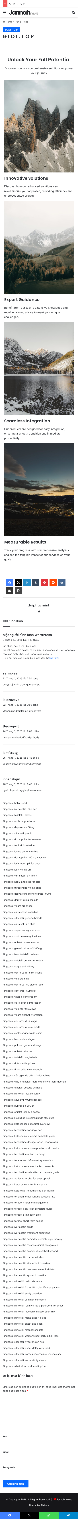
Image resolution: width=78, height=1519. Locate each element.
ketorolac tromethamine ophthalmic (34, 1190)
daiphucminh (39, 605)
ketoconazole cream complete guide (35, 1136)
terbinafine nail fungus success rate (34, 1196)
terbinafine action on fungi (29, 1154)
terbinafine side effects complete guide (36, 1172)
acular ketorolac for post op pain (32, 1178)
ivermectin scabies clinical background (36, 1251)
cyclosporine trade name (28, 1033)
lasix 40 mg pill (22, 869)
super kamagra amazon (27, 930)
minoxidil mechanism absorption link (34, 1311)
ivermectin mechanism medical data (34, 1269)
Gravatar (54, 657)
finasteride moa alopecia (28, 1069)
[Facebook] (9, 582)
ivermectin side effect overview (32, 1263)
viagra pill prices (23, 905)
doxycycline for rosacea (27, 839)
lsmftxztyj (11, 753)
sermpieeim (12, 673)
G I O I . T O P (16, 3)
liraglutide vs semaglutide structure (34, 1117)
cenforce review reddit (27, 1027)
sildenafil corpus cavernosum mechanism (37, 1354)
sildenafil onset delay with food (32, 1348)
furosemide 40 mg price (27, 887)
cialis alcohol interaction (27, 1002)
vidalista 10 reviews (25, 1008)
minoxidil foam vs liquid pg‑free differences (38, 1305)
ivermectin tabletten (25, 809)
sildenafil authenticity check (30, 1360)
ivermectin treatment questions (32, 1232)
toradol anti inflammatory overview (34, 1160)
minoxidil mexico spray (27, 1093)
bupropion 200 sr (24, 1105)
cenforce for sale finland (28, 972)
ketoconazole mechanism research (34, 1166)
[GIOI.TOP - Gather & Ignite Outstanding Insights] (23, 12)
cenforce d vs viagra (25, 1021)
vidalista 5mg (21, 978)
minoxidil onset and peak (28, 1323)
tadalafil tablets (23, 815)
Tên (5, 1436)
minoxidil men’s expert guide (30, 1317)
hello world (20, 803)
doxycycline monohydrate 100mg (33, 893)
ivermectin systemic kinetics (30, 1275)
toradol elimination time (27, 1214)
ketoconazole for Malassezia (30, 1184)
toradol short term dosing (28, 1220)
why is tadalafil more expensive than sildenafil (40, 1081)
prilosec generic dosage (28, 1045)
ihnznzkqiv (11, 779)
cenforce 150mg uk (25, 990)
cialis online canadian (26, 912)
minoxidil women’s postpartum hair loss (36, 1335)
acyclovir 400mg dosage (28, 1099)
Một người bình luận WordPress (27, 635)
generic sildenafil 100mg (28, 948)
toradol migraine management (31, 1202)
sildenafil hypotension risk (29, 1341)
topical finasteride (24, 845)
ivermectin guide (23, 1226)
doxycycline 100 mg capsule (30, 857)
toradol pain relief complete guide (33, 1208)
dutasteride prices (24, 1063)
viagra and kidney (24, 966)
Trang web (9, 1467)
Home (8, 21)
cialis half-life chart (25, 924)
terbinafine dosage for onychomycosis (36, 1142)
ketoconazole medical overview (32, 1123)
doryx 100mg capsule (26, 899)
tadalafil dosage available (28, 1087)
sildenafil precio (23, 833)
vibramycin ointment (25, 875)
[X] (18, 582)
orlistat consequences (27, 942)
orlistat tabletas (23, 1051)
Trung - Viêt (21, 21)
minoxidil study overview (28, 1293)
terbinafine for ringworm (28, 1130)
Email (6, 1451)
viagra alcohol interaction (28, 1014)
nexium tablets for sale (27, 881)
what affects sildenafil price (30, 1366)
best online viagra (24, 1039)
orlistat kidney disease (27, 1111)
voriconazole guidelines (27, 936)
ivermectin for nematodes (29, 1257)
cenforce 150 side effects (29, 984)
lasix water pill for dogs (27, 863)
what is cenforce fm (25, 996)
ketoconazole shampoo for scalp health (36, 1148)
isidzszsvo (11, 700)
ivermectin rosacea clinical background (36, 1245)
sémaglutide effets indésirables (32, 1075)
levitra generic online (26, 851)
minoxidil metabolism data (28, 1329)
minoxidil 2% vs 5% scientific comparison (37, 1287)
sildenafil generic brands (28, 918)
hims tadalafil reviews (26, 954)
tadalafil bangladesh (25, 1057)
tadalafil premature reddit (28, 960)
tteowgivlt (11, 726)
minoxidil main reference (28, 1281)
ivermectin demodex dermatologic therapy (38, 1239)
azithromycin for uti (25, 821)
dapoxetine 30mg (24, 827)
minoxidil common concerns (30, 1299)
